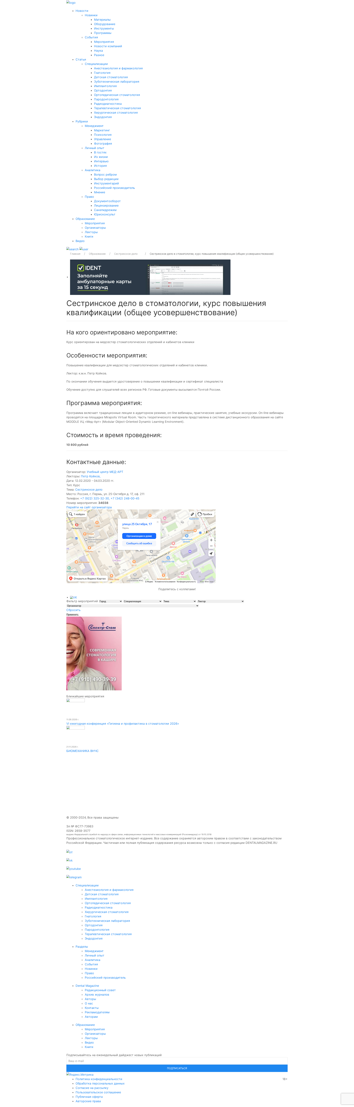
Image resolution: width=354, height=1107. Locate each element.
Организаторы (95, 227)
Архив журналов (97, 994)
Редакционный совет (100, 990)
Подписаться (177, 1068)
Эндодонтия (103, 117)
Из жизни (101, 157)
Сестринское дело (89, 489)
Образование (85, 219)
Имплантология (105, 86)
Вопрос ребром (105, 174)
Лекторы (91, 232)
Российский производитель (114, 188)
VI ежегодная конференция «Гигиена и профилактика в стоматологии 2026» (122, 723)
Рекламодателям (97, 1012)
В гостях (100, 152)
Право (89, 196)
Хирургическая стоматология (116, 112)
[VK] (73, 597)
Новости (82, 11)
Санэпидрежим (105, 210)
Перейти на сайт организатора (89, 507)
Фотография (103, 143)
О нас (89, 1003)
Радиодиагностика (108, 103)
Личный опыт (94, 148)
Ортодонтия (103, 90)
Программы (102, 33)
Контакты (92, 1008)
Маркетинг (102, 130)
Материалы (102, 19)
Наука (98, 50)
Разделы (82, 946)
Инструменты (104, 28)
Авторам (91, 1016)
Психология (103, 134)
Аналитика (92, 170)
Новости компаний (108, 46)
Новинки (91, 15)
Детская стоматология (111, 77)
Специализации (96, 64)
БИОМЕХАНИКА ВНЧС (82, 751)
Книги (89, 236)
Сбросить (73, 610)
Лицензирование (106, 205)
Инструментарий (106, 183)
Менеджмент (94, 126)
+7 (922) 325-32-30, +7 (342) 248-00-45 (109, 498)
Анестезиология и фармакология (118, 68)
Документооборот (107, 201)
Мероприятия (104, 42)
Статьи (81, 59)
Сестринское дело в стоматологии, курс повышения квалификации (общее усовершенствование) (212, 253)
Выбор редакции (106, 179)
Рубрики (82, 121)
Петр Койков (90, 476)
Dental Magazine (87, 985)
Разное (99, 55)
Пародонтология (106, 99)
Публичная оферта (89, 1097)
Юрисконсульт (104, 214)
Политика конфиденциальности (99, 1079)
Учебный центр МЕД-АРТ (105, 472)
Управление (102, 139)
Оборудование (104, 24)
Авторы (90, 999)
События (91, 37)
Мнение (99, 192)
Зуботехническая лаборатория (116, 81)
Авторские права (88, 1101)
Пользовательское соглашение (98, 1092)
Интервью (101, 161)
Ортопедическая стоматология (117, 95)
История (100, 165)
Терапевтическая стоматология (117, 108)
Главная (75, 253)
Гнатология (102, 73)
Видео (80, 241)
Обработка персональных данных (100, 1083)
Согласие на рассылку (92, 1088)
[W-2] (150, 277)
